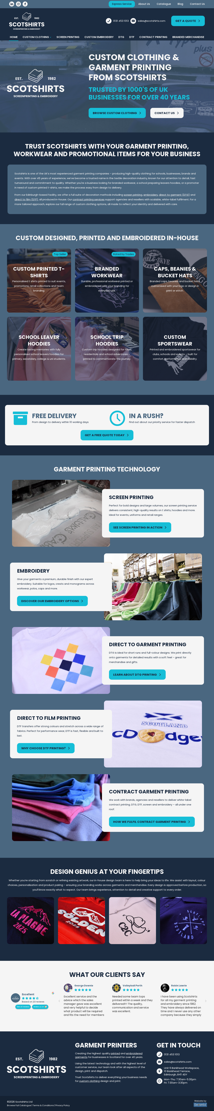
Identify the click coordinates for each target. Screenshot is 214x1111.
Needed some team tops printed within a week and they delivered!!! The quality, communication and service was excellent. (132, 1004)
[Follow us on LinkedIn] (11, 4)
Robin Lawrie (179, 985)
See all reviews (23, 1007)
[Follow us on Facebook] (25, 4)
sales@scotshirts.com (178, 1062)
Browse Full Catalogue (19, 1105)
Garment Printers (106, 1045)
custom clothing (89, 1081)
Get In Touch (178, 1045)
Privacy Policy (62, 1105)
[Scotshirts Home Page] (36, 1063)
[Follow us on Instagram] (18, 4)
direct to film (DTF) (26, 199)
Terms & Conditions (43, 1105)
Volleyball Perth (132, 985)
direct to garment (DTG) (174, 195)
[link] (36, 1063)
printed (115, 1053)
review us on (38, 1007)
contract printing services (88, 199)
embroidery (150, 195)
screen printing (133, 195)
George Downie (83, 985)
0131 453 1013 (172, 1054)
